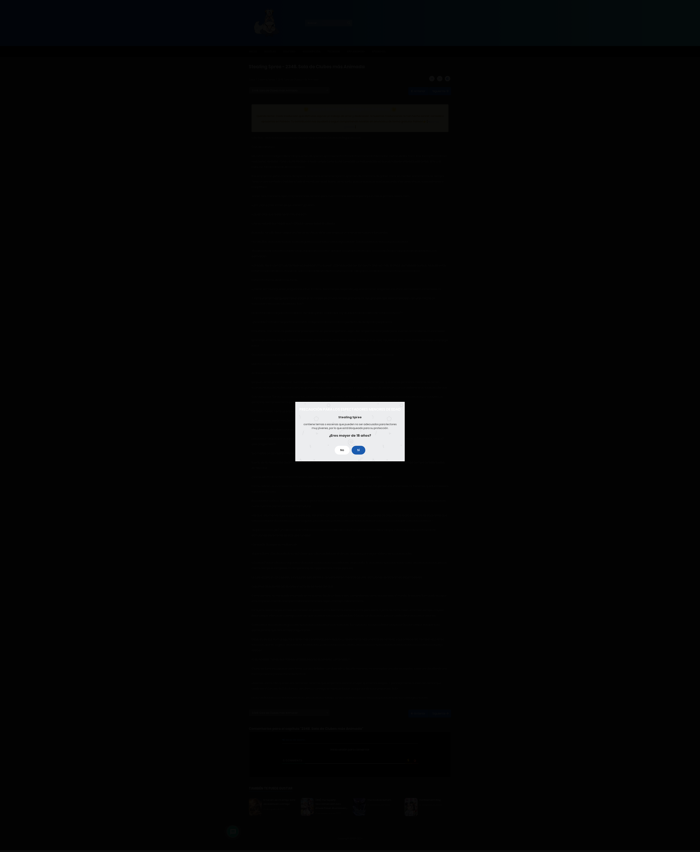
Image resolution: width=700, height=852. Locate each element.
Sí (358, 450)
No (342, 450)
